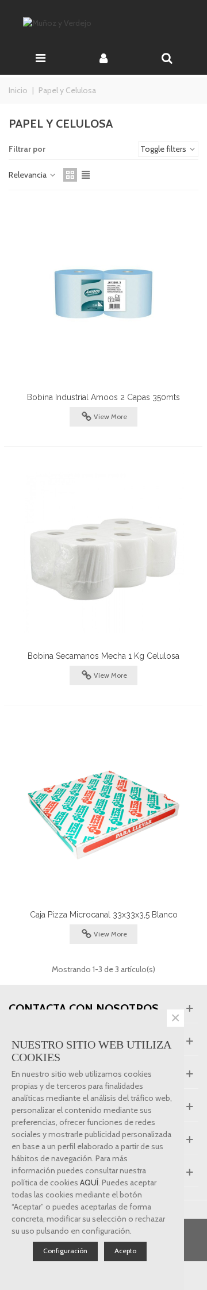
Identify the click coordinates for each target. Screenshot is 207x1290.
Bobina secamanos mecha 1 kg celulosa (103, 656)
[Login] (103, 57)
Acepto (125, 1250)
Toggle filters (164, 149)
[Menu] (40, 57)
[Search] (166, 57)
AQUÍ (89, 1182)
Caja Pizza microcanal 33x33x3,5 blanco (104, 914)
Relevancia (28, 175)
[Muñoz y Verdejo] (103, 23)
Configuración (65, 1250)
